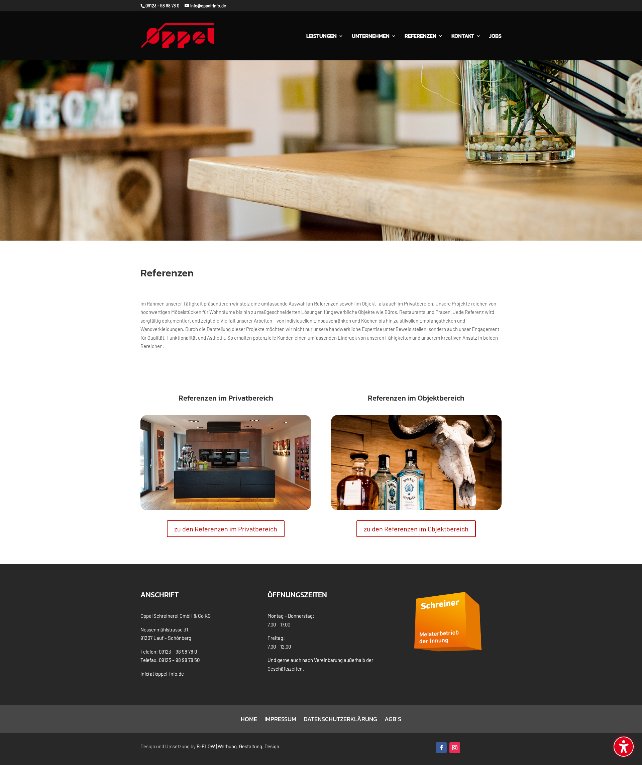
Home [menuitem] (249, 720)
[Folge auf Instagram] (454, 747)
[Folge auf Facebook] (441, 747)
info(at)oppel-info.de (162, 674)
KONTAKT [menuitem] (462, 36)
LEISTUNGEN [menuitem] (321, 36)
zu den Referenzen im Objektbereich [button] (416, 529)
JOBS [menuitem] (495, 36)
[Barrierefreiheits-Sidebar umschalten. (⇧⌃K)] (624, 747)
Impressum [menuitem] (280, 720)
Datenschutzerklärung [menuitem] (340, 720)
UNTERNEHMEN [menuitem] (371, 36)
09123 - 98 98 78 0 (162, 5)
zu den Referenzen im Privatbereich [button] (225, 529)
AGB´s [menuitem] (393, 720)
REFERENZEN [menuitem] (420, 36)
